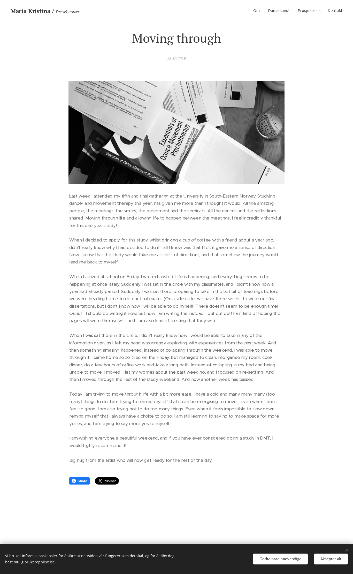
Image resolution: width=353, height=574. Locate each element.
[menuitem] (258, 10)
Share (82, 481)
